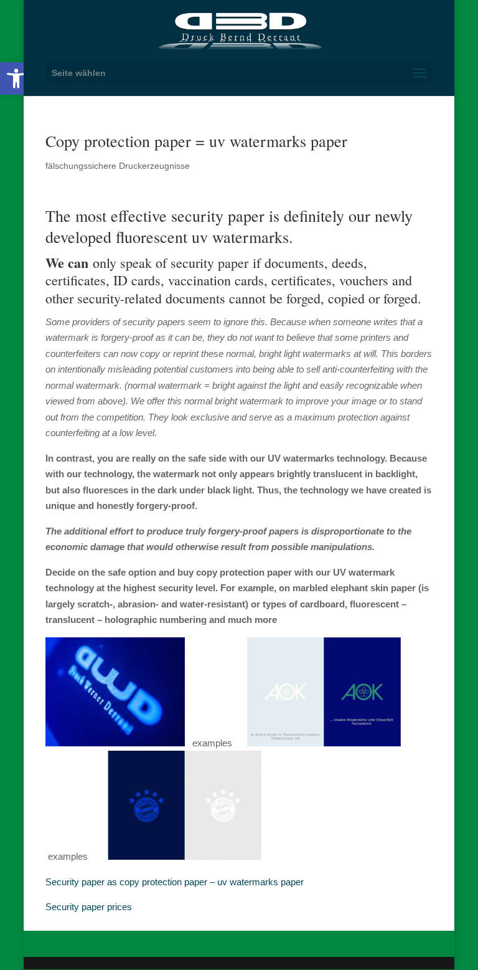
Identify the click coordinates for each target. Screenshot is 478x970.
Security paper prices (88, 906)
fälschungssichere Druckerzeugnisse (117, 166)
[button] (16, 78)
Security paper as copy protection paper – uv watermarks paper (174, 882)
